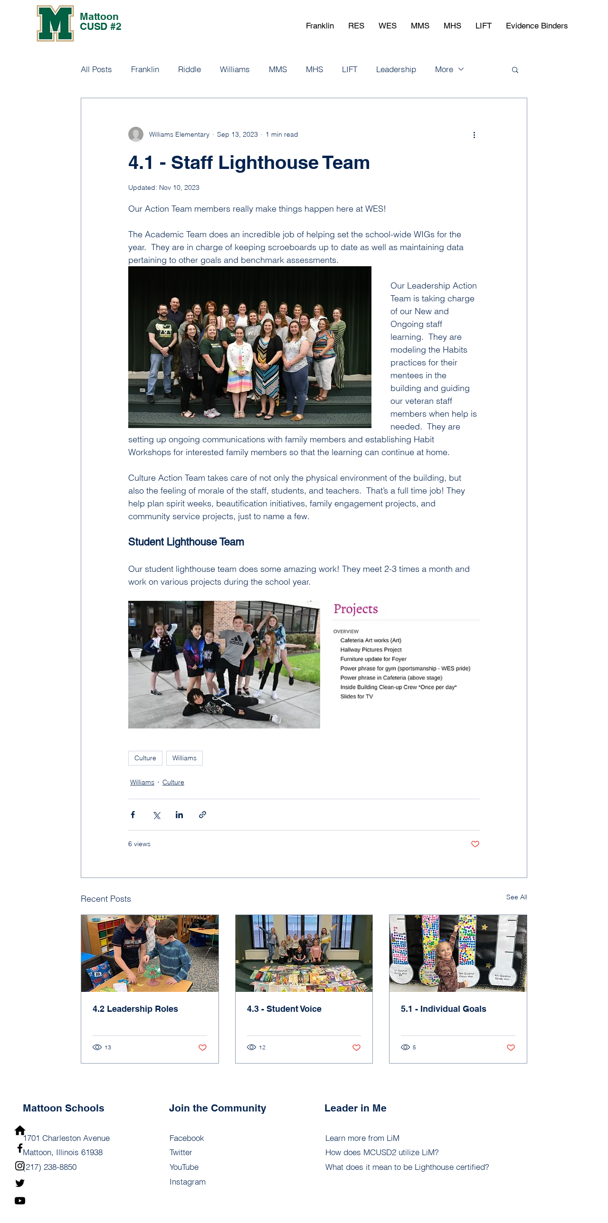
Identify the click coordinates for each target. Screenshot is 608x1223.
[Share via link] (202, 814)
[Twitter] (20, 1183)
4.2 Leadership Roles (135, 1009)
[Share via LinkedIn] (179, 814)
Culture (145, 758)
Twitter (181, 1152)
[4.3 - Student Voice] (304, 953)
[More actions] (474, 134)
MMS (278, 69)
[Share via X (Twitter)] (156, 814)
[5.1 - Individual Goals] (458, 953)
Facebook (187, 1138)
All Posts (96, 69)
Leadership (396, 69)
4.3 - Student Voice (284, 1009)
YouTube (184, 1167)
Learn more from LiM (362, 1138)
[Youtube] (20, 1201)
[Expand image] (224, 664)
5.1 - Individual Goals (443, 1009)
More (444, 69)
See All (516, 897)
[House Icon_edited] (20, 1130)
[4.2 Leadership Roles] (149, 953)
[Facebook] (20, 1148)
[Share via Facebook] (132, 814)
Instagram (188, 1181)
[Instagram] (20, 1165)
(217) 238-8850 (49, 1167)
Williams (235, 69)
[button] (320, 26)
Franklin (145, 69)
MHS (314, 69)
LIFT (349, 69)
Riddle (189, 69)
